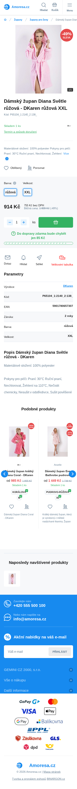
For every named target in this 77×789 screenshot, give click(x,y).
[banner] (22, 7)
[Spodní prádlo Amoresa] (5, 19)
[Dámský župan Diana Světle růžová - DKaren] (12, 579)
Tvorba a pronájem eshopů (29, 778)
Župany (18, 19)
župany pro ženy (39, 19)
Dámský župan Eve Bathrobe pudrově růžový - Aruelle (57, 473)
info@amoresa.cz (29, 619)
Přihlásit (60, 651)
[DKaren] (69, 128)
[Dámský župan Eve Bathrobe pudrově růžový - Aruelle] (57, 441)
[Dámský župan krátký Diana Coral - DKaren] (19, 441)
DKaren (68, 285)
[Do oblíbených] (11, 506)
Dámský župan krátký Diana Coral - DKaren (19, 473)
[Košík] (55, 8)
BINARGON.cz (56, 778)
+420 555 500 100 (29, 605)
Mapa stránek (52, 771)
